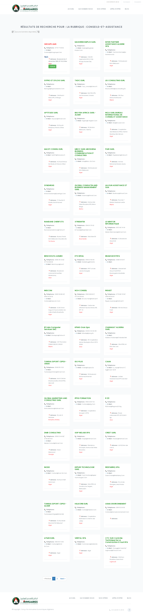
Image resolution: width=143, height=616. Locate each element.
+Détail (52, 66)
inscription (137, 2)
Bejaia (50, 346)
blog (127, 9)
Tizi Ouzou (51, 241)
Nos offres (101, 9)
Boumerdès (83, 239)
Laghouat (113, 562)
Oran (50, 278)
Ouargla (51, 454)
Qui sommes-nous (85, 9)
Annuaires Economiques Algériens (41, 609)
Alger (50, 63)
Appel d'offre (115, 9)
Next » (62, 578)
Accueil (71, 9)
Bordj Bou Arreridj (53, 420)
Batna (81, 209)
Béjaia (112, 100)
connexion (126, 2)
